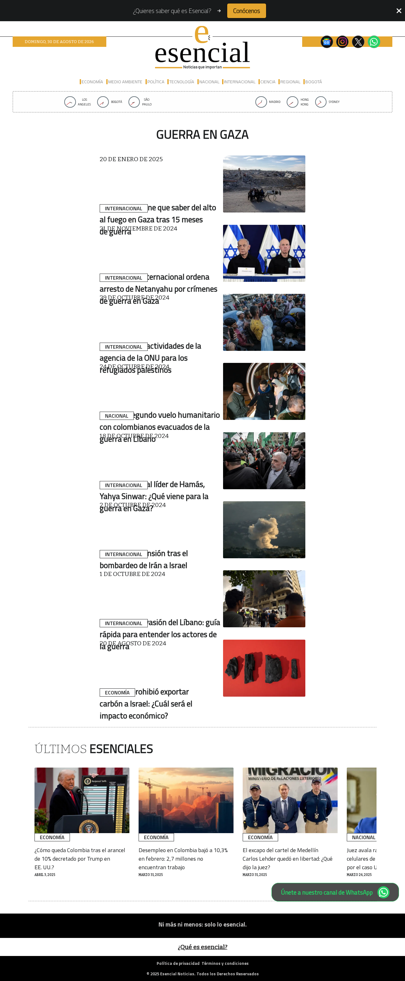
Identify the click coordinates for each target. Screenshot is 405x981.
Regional (290, 81)
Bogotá (313, 81)
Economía (92, 81)
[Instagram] (342, 41)
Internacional (239, 81)
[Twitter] (358, 41)
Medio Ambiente (125, 81)
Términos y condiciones (225, 963)
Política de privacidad (178, 963)
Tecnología (181, 81)
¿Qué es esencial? (202, 947)
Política (156, 81)
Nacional (209, 81)
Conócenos (246, 10)
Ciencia (268, 81)
